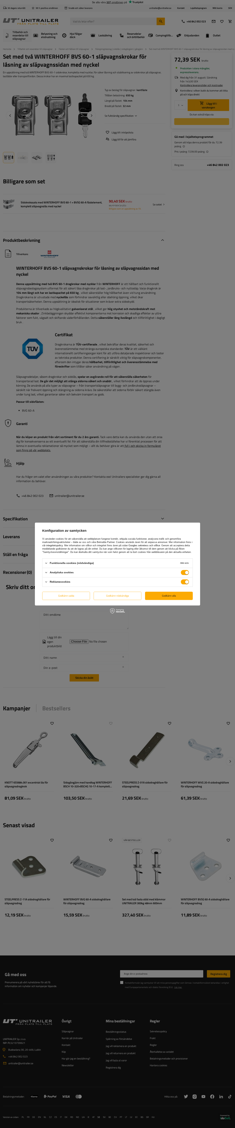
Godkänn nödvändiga (117, 596)
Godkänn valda (66, 596)
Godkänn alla (169, 596)
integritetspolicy (54, 545)
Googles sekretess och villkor (144, 545)
